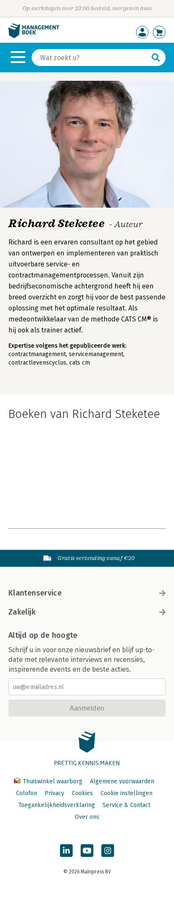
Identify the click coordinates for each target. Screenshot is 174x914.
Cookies (82, 793)
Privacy (54, 793)
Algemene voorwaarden (122, 781)
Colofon (26, 793)
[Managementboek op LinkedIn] (66, 850)
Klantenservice (35, 593)
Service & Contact (126, 805)
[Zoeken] (155, 57)
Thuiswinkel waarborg (52, 781)
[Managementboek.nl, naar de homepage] (33, 36)
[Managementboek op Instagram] (107, 850)
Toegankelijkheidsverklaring (56, 805)
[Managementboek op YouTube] (87, 850)
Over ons (87, 817)
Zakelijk (21, 612)
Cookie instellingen (126, 793)
